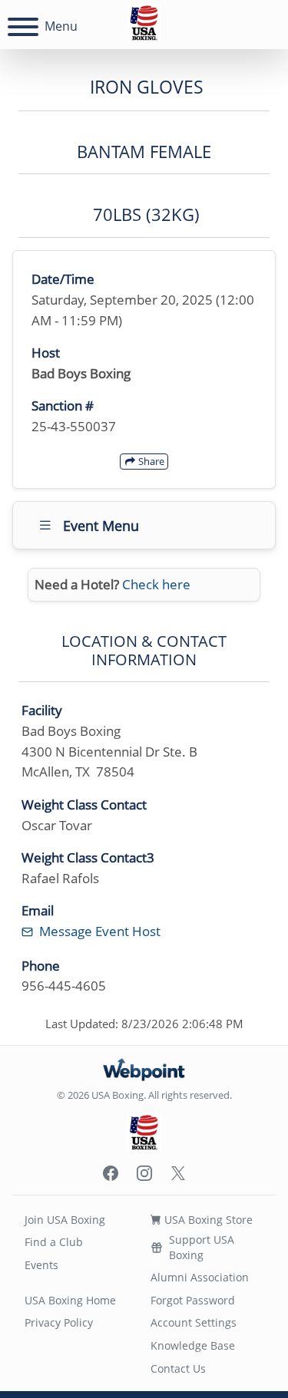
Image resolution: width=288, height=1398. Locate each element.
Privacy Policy (59, 1322)
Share (150, 461)
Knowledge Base (193, 1345)
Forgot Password (193, 1300)
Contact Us (178, 1368)
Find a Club (54, 1242)
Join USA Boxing (65, 1219)
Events (41, 1265)
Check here (156, 584)
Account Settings (194, 1322)
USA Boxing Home (70, 1300)
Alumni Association (200, 1277)
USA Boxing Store (207, 1219)
